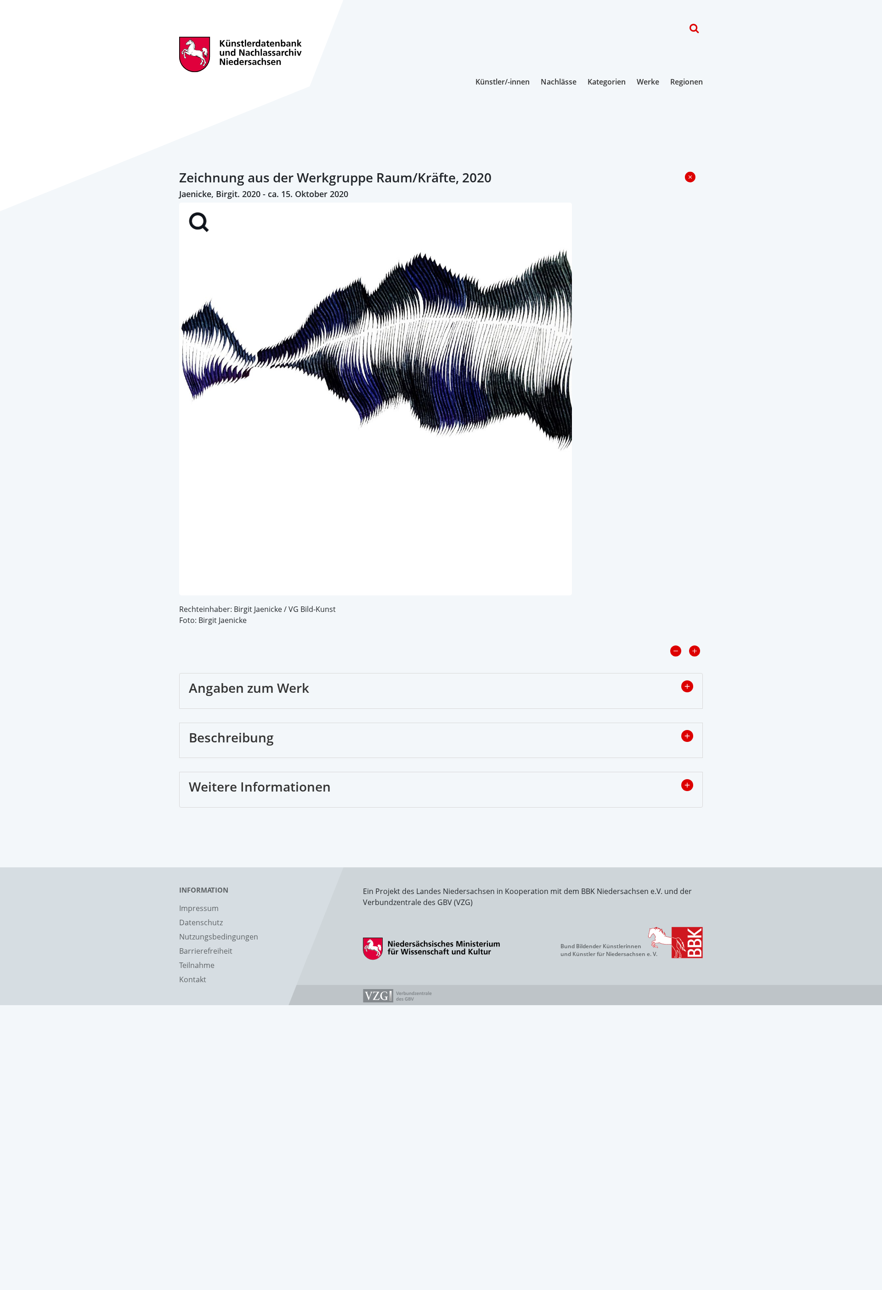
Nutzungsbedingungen (218, 937)
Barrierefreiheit (205, 951)
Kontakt (192, 979)
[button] (687, 686)
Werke (648, 82)
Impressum (199, 908)
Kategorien (607, 82)
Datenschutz (201, 922)
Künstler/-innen (502, 82)
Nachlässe (559, 82)
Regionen (686, 82)
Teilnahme (197, 965)
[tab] (441, 690)
